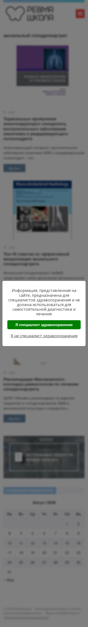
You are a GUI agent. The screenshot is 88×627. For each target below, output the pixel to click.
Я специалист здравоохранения (44, 325)
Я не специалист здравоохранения (44, 336)
